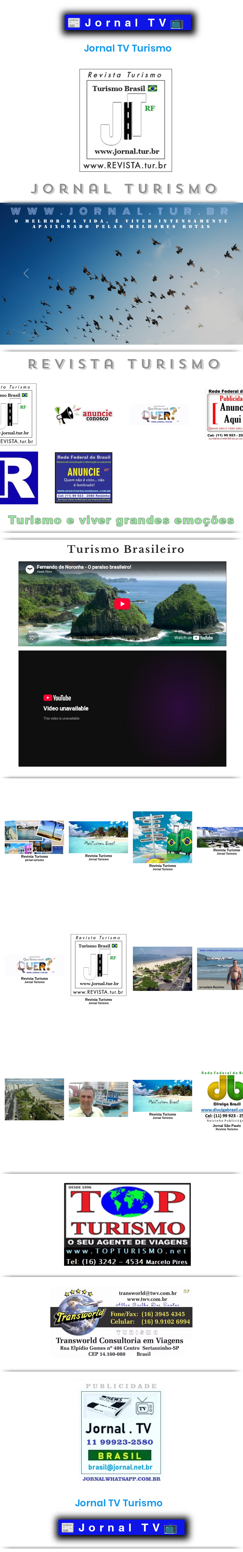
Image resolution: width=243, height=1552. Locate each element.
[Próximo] (217, 274)
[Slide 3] (123, 335)
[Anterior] (26, 274)
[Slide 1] (119, 335)
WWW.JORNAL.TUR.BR (122, 211)
